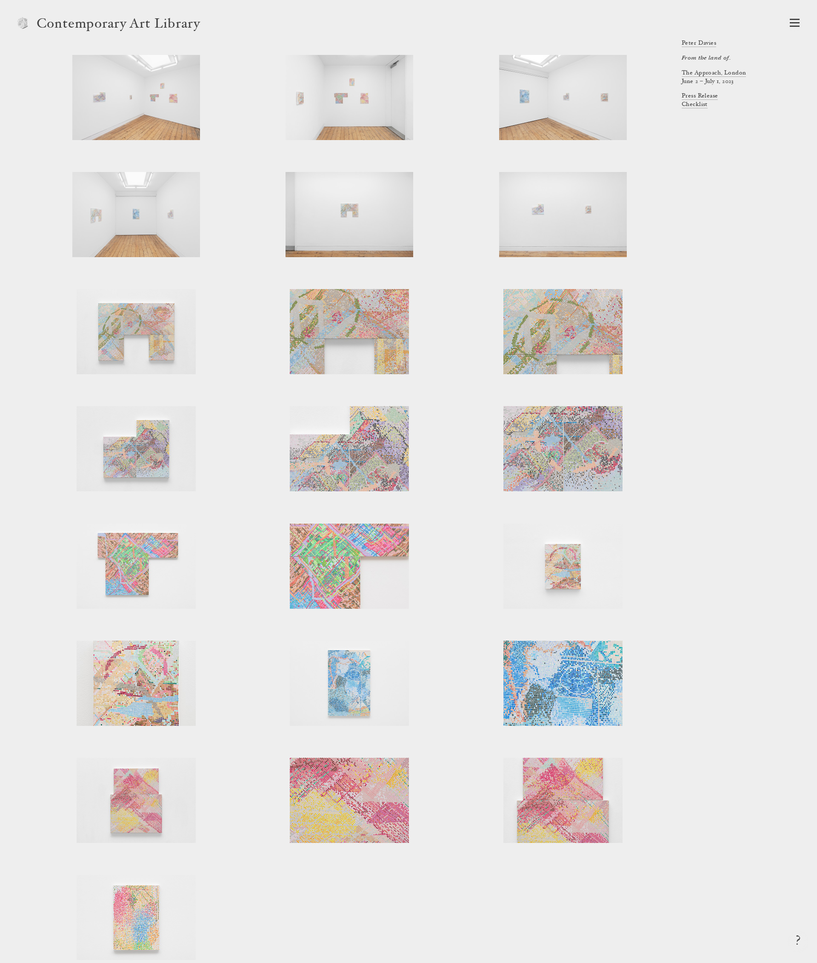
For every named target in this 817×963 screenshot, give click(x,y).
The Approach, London (714, 73)
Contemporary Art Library (118, 25)
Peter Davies (699, 43)
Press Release (700, 96)
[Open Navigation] (795, 22)
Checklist (695, 105)
